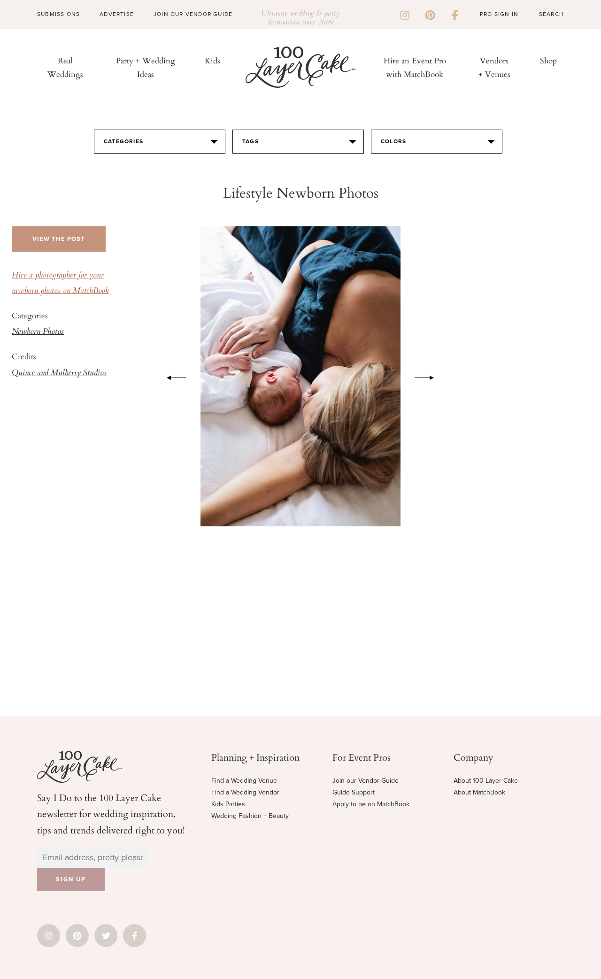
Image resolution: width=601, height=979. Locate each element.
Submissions (58, 14)
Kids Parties (228, 804)
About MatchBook (479, 792)
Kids (212, 60)
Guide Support (353, 792)
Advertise (117, 14)
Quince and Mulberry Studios (59, 373)
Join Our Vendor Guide (193, 14)
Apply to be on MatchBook (370, 804)
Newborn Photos (38, 332)
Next (429, 376)
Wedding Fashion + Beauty (250, 816)
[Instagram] (405, 14)
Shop (548, 60)
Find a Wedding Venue (244, 781)
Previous (171, 376)
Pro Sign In (499, 14)
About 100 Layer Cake (486, 781)
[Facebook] (455, 14)
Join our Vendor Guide (365, 781)
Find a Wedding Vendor (245, 792)
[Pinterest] (430, 14)
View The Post (58, 239)
